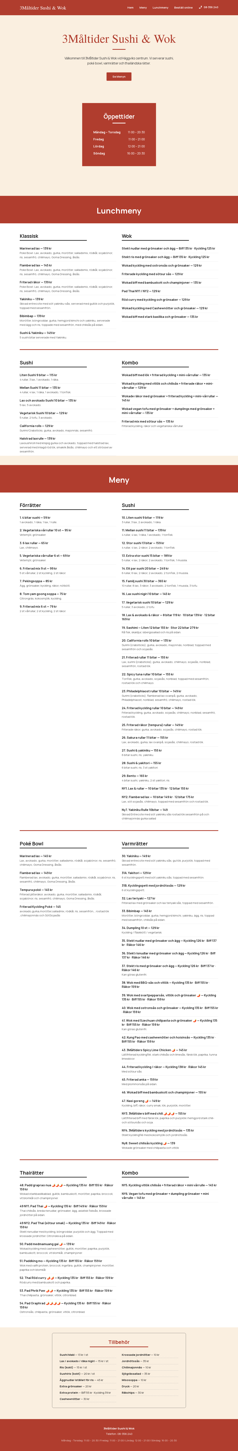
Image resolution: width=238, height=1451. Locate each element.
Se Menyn (119, 77)
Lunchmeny (160, 7)
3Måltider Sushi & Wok (43, 7)
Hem (130, 7)
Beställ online (183, 7)
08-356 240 (125, 1434)
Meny (143, 7)
